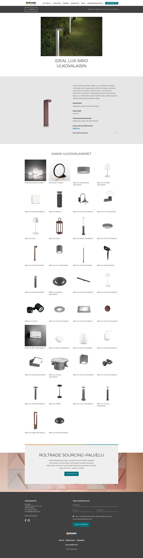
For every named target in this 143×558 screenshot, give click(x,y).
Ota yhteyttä (112, 3)
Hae (82, 3)
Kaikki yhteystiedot (31, 516)
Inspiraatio (75, 3)
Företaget (70, 540)
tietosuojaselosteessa (80, 519)
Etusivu (90, 9)
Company (80, 540)
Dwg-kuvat (57, 3)
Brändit (66, 3)
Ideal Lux (76, 128)
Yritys (61, 540)
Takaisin (32, 9)
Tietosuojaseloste (71, 549)
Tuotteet (45, 3)
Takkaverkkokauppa (94, 3)
